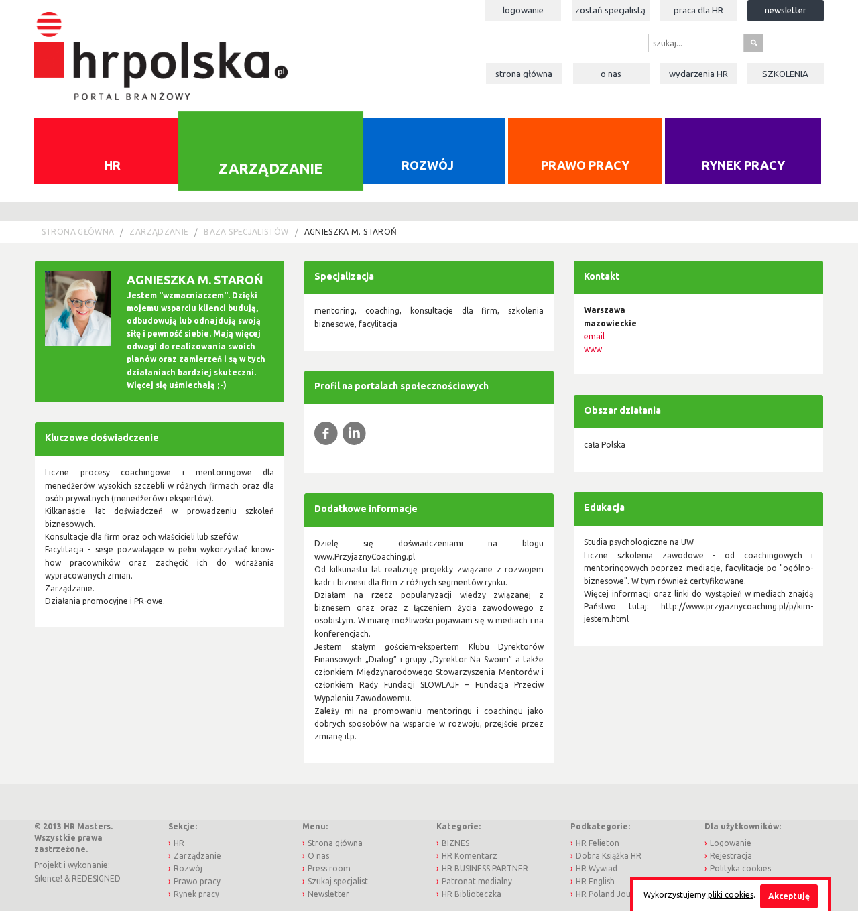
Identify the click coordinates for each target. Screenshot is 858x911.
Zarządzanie (270, 168)
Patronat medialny (477, 881)
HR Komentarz (469, 855)
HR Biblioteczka (471, 894)
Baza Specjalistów (246, 231)
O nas (611, 73)
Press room (329, 868)
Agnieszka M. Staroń (350, 231)
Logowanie (523, 10)
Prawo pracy (585, 165)
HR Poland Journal (611, 894)
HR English (595, 881)
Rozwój (428, 165)
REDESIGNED (96, 878)
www (593, 349)
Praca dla (698, 10)
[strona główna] (160, 49)
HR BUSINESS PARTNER (485, 868)
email (594, 336)
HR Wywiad (596, 868)
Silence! (48, 878)
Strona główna (523, 73)
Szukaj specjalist (338, 881)
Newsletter (785, 10)
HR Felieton (597, 843)
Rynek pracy (743, 165)
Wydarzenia (698, 73)
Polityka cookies (740, 868)
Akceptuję (789, 896)
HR (113, 165)
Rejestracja (731, 855)
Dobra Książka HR (608, 855)
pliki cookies (730, 894)
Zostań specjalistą (610, 10)
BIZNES (455, 843)
